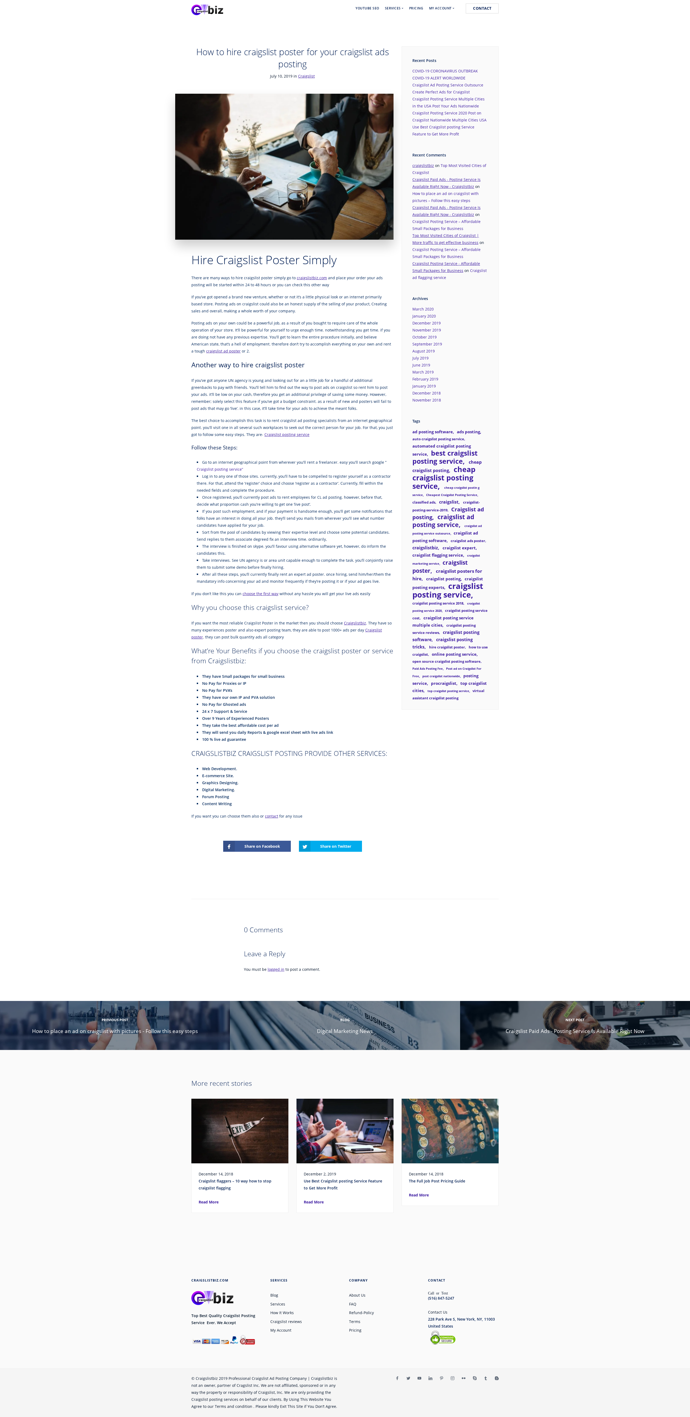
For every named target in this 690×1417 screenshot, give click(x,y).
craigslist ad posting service (443, 521)
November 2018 (426, 400)
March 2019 (423, 372)
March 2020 (423, 309)
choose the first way (260, 593)
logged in (276, 969)
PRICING (416, 8)
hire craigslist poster (447, 647)
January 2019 (424, 386)
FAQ (352, 1304)
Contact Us (437, 1312)
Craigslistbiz (355, 623)
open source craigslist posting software (446, 661)
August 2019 (423, 351)
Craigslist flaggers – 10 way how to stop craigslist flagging (235, 1184)
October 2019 (424, 337)
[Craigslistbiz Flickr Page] (463, 1378)
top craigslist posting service (448, 691)
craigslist (448, 502)
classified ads (423, 502)
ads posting (468, 431)
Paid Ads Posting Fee (427, 669)
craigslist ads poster (468, 540)
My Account (280, 1330)
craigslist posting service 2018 (437, 603)
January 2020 (424, 316)
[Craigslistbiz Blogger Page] (497, 1378)
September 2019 (427, 344)
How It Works (282, 1312)
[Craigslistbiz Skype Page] (474, 1378)
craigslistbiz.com (312, 277)
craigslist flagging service (437, 555)
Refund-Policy (361, 1312)
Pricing (355, 1330)
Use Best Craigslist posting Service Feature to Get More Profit (343, 1184)
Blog (274, 1295)
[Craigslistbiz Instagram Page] (452, 1378)
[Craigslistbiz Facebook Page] (397, 1378)
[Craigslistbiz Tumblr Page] (486, 1378)
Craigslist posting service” (220, 469)
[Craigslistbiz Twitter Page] (408, 1378)
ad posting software (432, 431)
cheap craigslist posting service (443, 477)
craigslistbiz (423, 165)
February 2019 (425, 379)
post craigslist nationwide (441, 676)
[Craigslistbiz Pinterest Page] (441, 1378)
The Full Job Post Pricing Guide (437, 1181)
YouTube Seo (367, 8)
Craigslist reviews (286, 1321)
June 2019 (421, 365)
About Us (357, 1295)
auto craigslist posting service (438, 439)
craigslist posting (443, 578)
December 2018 (426, 393)
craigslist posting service (447, 590)
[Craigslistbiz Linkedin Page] (430, 1378)
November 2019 (426, 330)
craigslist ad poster (223, 351)
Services (277, 1304)
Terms (354, 1321)
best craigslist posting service (445, 457)
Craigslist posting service (286, 434)
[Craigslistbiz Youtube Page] (419, 1378)
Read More (209, 1202)
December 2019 (426, 323)
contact (271, 816)
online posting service (454, 654)
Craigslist (306, 76)
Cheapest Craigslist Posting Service (451, 495)
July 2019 (420, 358)
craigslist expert (459, 547)
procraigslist (443, 683)
